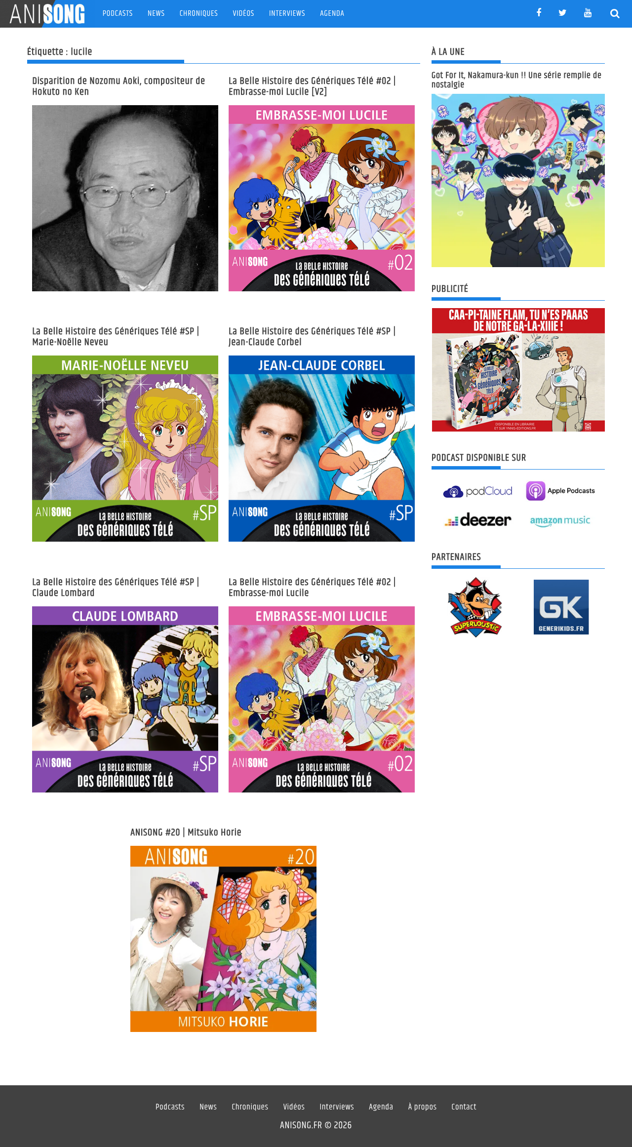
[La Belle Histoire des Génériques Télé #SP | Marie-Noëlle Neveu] (125, 449)
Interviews (287, 13)
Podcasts (118, 13)
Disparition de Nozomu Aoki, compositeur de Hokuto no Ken (118, 87)
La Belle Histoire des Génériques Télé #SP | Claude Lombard (115, 588)
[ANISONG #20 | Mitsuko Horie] (223, 939)
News (156, 13)
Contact (464, 1107)
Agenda (332, 13)
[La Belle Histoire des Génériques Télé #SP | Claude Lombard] (125, 699)
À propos (422, 1107)
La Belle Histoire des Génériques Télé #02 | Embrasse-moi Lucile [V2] (312, 87)
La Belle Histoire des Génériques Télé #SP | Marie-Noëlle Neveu (115, 337)
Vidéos (243, 13)
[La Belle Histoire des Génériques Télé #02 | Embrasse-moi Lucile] (322, 699)
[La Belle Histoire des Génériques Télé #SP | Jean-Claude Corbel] (322, 449)
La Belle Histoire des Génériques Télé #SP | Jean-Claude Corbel (312, 337)
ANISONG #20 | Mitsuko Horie (185, 832)
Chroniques (199, 13)
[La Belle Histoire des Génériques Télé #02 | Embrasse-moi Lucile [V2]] (322, 198)
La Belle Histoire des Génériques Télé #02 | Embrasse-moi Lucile (312, 588)
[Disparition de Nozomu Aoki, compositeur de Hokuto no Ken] (125, 198)
